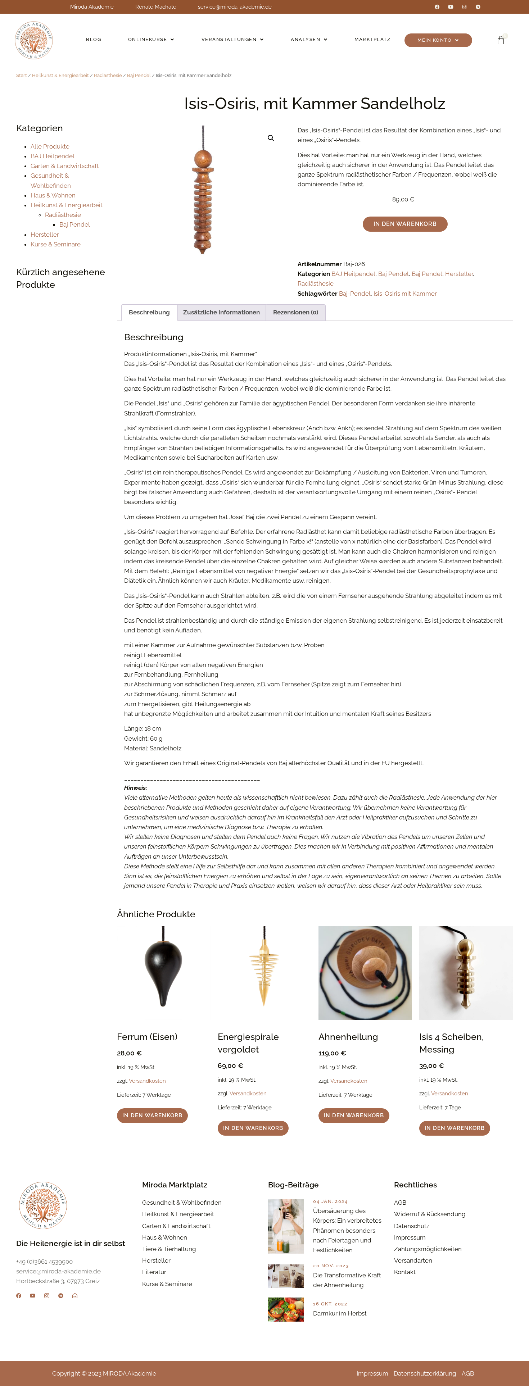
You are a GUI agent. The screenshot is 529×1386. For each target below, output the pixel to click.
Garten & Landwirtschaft (65, 165)
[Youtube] (450, 7)
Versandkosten (147, 1081)
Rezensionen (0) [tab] (295, 312)
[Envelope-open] (74, 1295)
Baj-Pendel (355, 293)
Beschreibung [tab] (149, 312)
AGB (468, 1373)
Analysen (305, 39)
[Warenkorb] (500, 40)
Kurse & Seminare (56, 244)
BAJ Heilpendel (52, 156)
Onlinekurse (147, 39)
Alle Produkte (50, 146)
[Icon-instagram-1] (46, 1295)
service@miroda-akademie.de (235, 7)
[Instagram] (464, 7)
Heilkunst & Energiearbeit (60, 75)
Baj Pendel (139, 75)
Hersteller (45, 234)
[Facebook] (437, 7)
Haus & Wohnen (53, 195)
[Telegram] (478, 7)
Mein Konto (434, 40)
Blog (93, 39)
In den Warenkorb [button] (152, 1115)
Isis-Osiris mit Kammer (405, 293)
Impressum (372, 1373)
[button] (151, 39)
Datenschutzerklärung (425, 1373)
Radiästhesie (108, 75)
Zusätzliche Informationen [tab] (221, 312)
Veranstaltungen (229, 39)
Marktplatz (372, 39)
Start (21, 75)
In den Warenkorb (405, 224)
